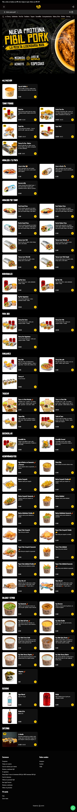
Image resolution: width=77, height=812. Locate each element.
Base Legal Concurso (6, 782)
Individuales (15, 16)
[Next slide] (73, 46)
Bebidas (63, 16)
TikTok (40, 766)
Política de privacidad (7, 787)
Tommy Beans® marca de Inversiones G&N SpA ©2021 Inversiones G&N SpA (19, 774)
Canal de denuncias (6, 777)
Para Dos (21, 16)
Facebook (41, 764)
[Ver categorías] (73, 16)
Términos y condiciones (7, 785)
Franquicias (4, 761)
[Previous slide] (3, 46)
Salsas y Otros (56, 16)
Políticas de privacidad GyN (8, 780)
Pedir (3, 796)
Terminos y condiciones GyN (8, 769)
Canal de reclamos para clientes (9, 766)
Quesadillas (38, 16)
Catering (68, 16)
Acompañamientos (47, 16)
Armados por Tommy (5, 16)
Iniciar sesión (5, 798)
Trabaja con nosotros (7, 764)
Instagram (41, 761)
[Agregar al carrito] (35, 96)
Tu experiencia (5, 772)
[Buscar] (3, 17)
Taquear (33, 16)
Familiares (26, 16)
